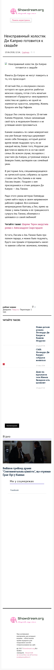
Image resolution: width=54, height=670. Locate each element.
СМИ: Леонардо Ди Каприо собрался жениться (42, 355)
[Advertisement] (27, 278)
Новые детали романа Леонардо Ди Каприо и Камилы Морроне (43, 334)
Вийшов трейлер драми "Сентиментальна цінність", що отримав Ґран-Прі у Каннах (27, 472)
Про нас (27, 655)
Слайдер (25, 52)
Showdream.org (29, 648)
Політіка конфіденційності (27, 656)
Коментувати (12, 425)
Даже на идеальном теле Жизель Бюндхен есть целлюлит (43, 377)
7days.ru (15, 309)
